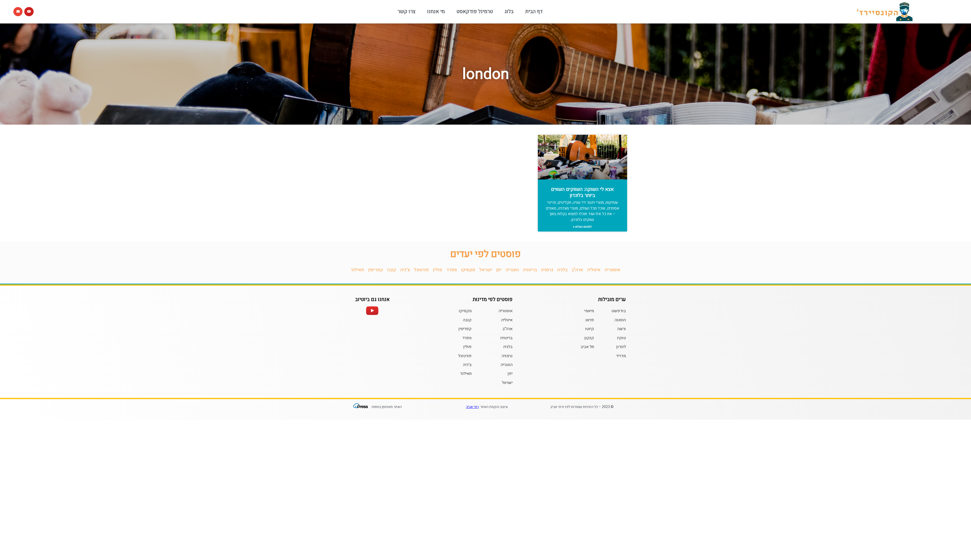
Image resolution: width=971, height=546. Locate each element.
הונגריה (512, 269)
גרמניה (547, 269)
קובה (391, 269)
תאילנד (357, 269)
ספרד (451, 269)
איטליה (594, 269)
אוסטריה (613, 269)
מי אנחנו (436, 11)
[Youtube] (28, 11)
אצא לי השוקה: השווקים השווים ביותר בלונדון (582, 192)
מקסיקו (468, 269)
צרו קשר (406, 11)
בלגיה (562, 269)
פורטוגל (421, 269)
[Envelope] (18, 11)
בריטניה (530, 269)
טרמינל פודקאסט (474, 11)
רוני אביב (472, 407)
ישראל (485, 269)
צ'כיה (405, 269)
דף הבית (534, 11)
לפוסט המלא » (582, 226)
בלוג (509, 11)
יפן (499, 269)
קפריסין (375, 269)
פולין (437, 269)
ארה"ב (577, 269)
